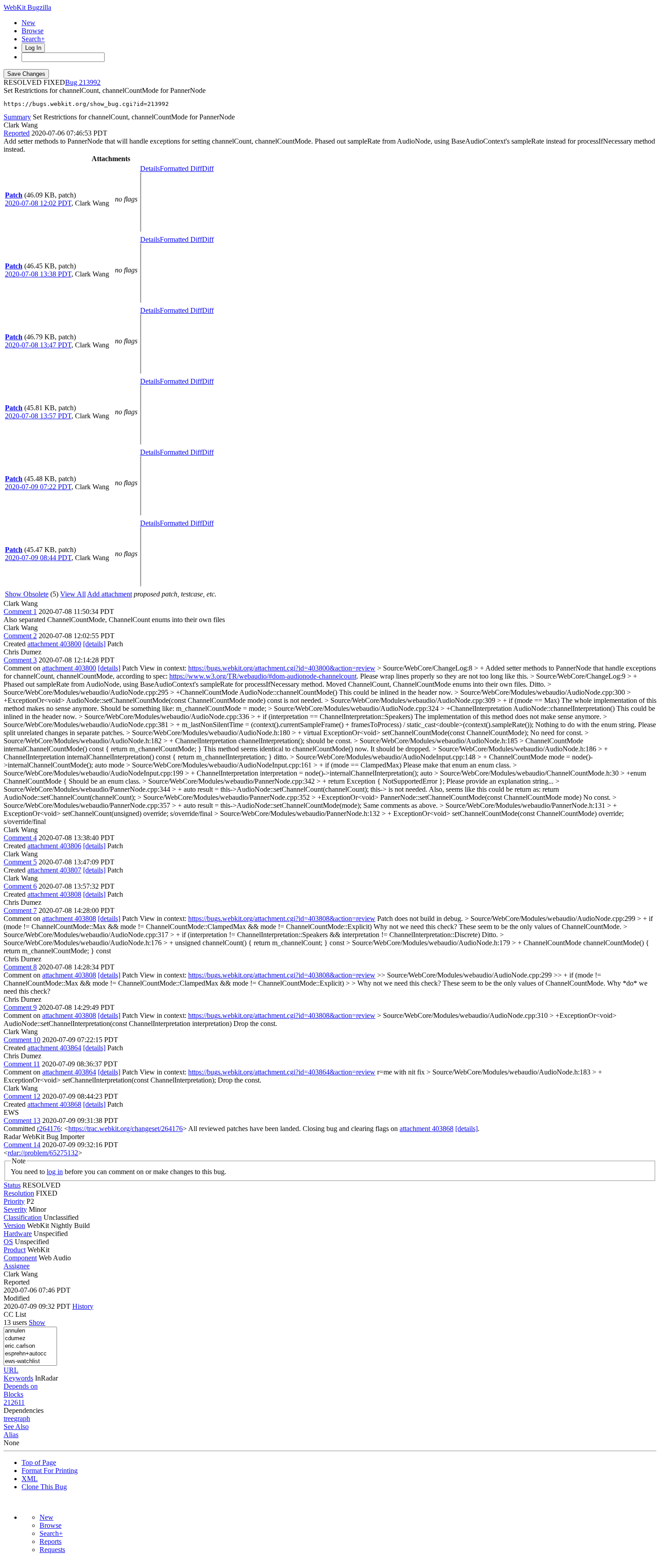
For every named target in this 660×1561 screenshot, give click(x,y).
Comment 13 (22, 1120)
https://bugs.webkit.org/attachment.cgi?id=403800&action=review (281, 668)
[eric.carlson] (30, 1346)
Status (12, 1185)
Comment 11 (22, 1064)
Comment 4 (20, 838)
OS (8, 1241)
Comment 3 (20, 660)
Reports (51, 1541)
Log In (33, 47)
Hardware (18, 1233)
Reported (17, 133)
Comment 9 (20, 1007)
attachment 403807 (54, 870)
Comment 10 (22, 1040)
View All (73, 594)
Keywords (18, 1378)
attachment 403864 (54, 1048)
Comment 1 (20, 611)
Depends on (21, 1386)
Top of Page (39, 1462)
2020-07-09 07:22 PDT (38, 487)
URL (11, 1370)
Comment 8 (20, 967)
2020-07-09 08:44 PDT (38, 557)
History (82, 1306)
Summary (17, 117)
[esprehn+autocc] (30, 1354)
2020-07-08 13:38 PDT (38, 274)
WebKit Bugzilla (27, 7)
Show (37, 1322)
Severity (15, 1209)
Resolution (19, 1193)
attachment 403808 (54, 894)
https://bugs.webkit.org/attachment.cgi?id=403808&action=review (281, 918)
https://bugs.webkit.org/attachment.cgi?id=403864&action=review (281, 1072)
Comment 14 (22, 1145)
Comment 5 (20, 862)
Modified (17, 1298)
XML (30, 1478)
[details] (94, 644)
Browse (33, 31)
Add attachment (109, 594)
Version (14, 1225)
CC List (15, 1314)
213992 (90, 82)
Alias (11, 1434)
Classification (23, 1217)
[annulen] (30, 1331)
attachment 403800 (54, 644)
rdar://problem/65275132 (43, 1153)
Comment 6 (20, 886)
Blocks (13, 1394)
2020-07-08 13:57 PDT (38, 416)
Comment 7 (20, 910)
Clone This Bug (44, 1487)
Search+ (33, 39)
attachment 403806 (54, 846)
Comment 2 (20, 636)
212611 (14, 1402)
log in (55, 1171)
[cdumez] (30, 1338)
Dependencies (24, 1410)
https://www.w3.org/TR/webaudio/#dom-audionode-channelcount (262, 676)
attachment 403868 (54, 1104)
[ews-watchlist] (30, 1361)
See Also (16, 1426)
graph (22, 1418)
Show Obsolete (26, 594)
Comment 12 (22, 1096)
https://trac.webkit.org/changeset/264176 (125, 1128)
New (28, 22)
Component (20, 1258)
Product (15, 1250)
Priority (14, 1201)
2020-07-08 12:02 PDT (38, 203)
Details (150, 168)
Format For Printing (50, 1470)
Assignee (17, 1266)
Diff (208, 168)
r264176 (49, 1128)
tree (9, 1418)
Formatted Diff (181, 168)
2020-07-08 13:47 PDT (38, 345)
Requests (52, 1549)
